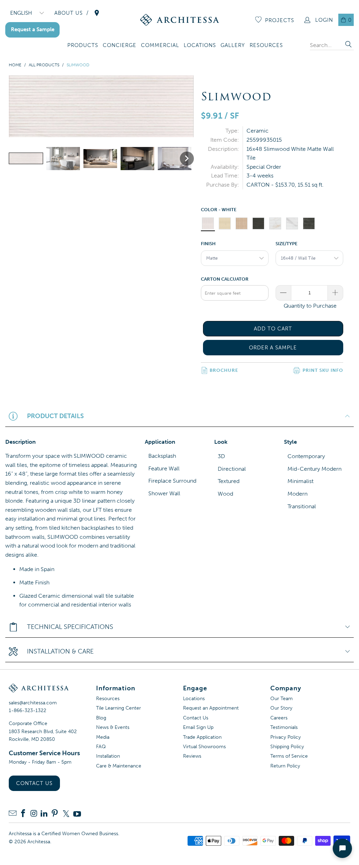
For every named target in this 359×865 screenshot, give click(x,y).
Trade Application (202, 737)
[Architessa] (179, 20)
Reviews (192, 756)
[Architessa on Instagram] (34, 814)
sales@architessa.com (33, 703)
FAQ (101, 747)
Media (102, 737)
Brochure (224, 370)
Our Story (281, 708)
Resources (108, 699)
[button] (82, 46)
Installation (108, 756)
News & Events (112, 727)
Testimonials (284, 727)
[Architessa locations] (97, 13)
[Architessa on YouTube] (77, 814)
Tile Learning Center (118, 708)
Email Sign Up (198, 727)
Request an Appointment (211, 708)
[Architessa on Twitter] (65, 814)
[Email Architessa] (12, 814)
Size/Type (286, 243)
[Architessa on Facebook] (23, 814)
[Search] (348, 45)
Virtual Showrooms (204, 747)
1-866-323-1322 (27, 710)
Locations (194, 699)
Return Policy (285, 766)
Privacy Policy (285, 737)
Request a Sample (32, 29)
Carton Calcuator (225, 279)
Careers (278, 718)
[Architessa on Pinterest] (55, 814)
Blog (101, 718)
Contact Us (34, 783)
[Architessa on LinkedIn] (44, 814)
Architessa (38, 842)
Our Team (281, 699)
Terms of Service (289, 756)
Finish (208, 243)
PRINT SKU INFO (323, 370)
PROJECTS (279, 20)
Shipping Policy (287, 747)
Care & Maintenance (118, 766)
